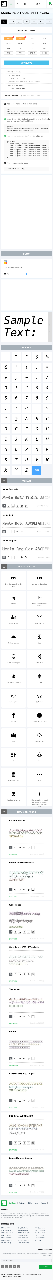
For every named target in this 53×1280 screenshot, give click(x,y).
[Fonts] (49, 22)
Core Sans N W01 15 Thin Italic (24, 947)
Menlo (18, 88)
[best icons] (4, 811)
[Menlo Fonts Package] (4, 480)
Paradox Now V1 (17, 820)
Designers (22, 1203)
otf (32, 43)
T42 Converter (23, 1238)
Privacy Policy (6, 1243)
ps (33, 48)
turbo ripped (15, 905)
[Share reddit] (6, 1266)
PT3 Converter (23, 1235)
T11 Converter (39, 1238)
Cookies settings (23, 1243)
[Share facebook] (2, 1266)
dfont (32, 53)
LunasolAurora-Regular (20, 1158)
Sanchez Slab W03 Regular (22, 1073)
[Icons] (41, 22)
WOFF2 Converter (24, 1233)
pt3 (20, 48)
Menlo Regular (9, 540)
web (20, 39)
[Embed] (21, 506)
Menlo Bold (7, 515)
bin (8, 48)
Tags (36, 1203)
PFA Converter (40, 1233)
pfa (44, 43)
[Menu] (25, 4)
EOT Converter (40, 1230)
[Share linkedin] (18, 1266)
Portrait (13, 1031)
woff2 (20, 43)
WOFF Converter (7, 1233)
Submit (45, 1267)
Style (30, 1203)
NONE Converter (23, 1240)
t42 (8, 53)
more (37, 470)
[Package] (34, 22)
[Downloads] (13, 506)
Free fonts (4, 4)
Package (43, 1203)
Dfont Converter (6, 1240)
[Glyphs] (26, 22)
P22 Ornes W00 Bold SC (21, 1116)
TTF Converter (40, 1228)
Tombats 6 (14, 989)
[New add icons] (4, 566)
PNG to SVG (5, 1228)
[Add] (4, 22)
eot (44, 39)
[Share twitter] (10, 1266)
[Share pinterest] (14, 1266)
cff (44, 48)
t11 (20, 53)
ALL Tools (38, 1240)
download (27, 63)
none (44, 53)
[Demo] (19, 22)
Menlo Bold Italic (10, 489)
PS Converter (39, 1235)
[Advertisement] (26, 211)
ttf (8, 39)
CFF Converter (6, 1238)
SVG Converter (23, 1230)
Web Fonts (12, 1203)
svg (32, 39)
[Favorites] (12, 22)
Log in (38, 4)
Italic (18, 75)
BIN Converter (6, 1235)
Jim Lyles (19, 85)
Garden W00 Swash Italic (21, 862)
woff (8, 43)
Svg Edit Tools (23, 1228)
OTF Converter (6, 1230)
